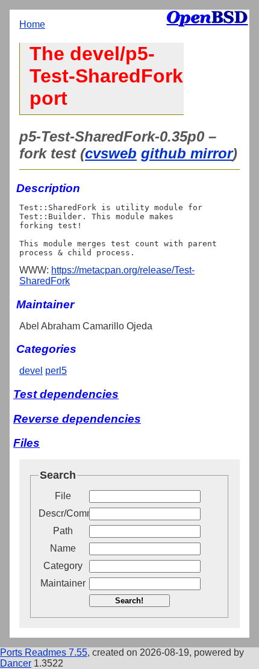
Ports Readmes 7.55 (43, 652)
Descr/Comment (63, 513)
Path (63, 531)
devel (31, 371)
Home (32, 24)
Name (63, 548)
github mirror (186, 153)
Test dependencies (66, 394)
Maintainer (63, 583)
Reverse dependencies (77, 418)
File (63, 496)
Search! (129, 600)
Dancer (15, 663)
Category (63, 566)
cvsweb (111, 153)
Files (26, 443)
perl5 (56, 371)
